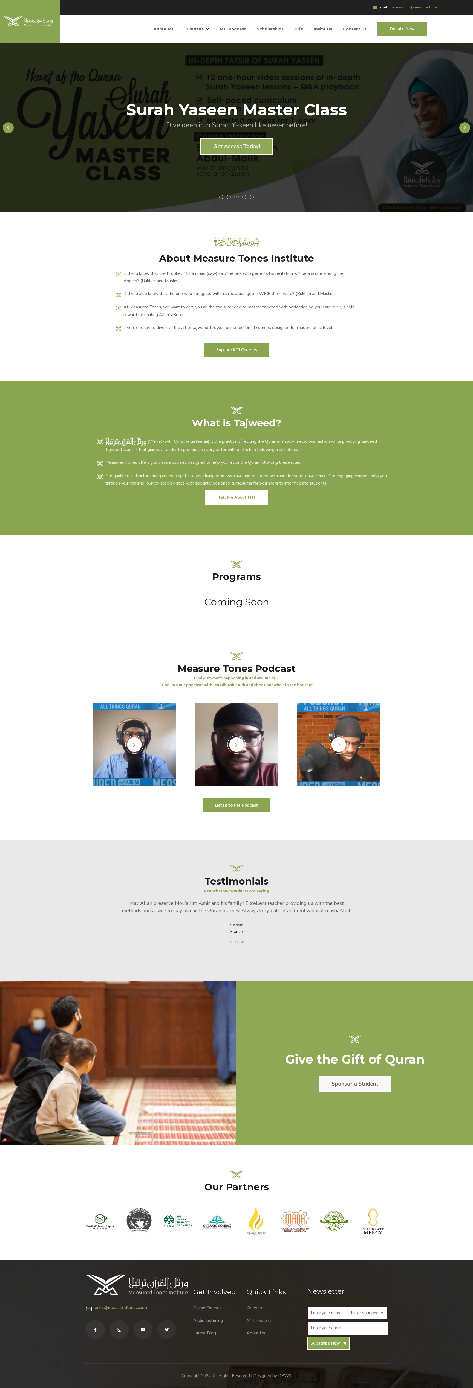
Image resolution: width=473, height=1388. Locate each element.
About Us (256, 1333)
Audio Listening (208, 1320)
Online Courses (207, 1308)
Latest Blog (204, 1333)
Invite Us (323, 29)
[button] (221, 197)
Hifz (299, 29)
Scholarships (270, 29)
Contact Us (355, 29)
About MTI (164, 29)
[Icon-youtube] (143, 1329)
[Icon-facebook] (95, 1329)
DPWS (284, 1375)
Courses (195, 29)
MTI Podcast (233, 29)
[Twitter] (166, 1329)
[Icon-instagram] (119, 1329)
